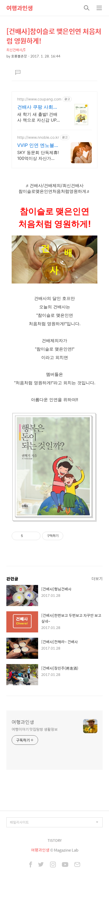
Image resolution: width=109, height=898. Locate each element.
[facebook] (30, 865)
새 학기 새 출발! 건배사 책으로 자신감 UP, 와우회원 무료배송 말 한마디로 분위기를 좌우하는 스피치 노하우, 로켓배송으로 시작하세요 (38, 117)
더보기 (97, 578)
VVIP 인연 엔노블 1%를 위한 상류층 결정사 (35, 145)
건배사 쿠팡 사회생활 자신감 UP (37, 107)
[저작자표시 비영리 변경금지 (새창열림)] (70, 536)
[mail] (77, 865)
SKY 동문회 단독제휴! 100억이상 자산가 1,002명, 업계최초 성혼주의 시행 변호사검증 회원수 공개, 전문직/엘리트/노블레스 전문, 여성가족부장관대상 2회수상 (38, 155)
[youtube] (65, 865)
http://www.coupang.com (39, 99)
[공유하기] (28, 536)
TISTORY (55, 840)
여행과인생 (19, 7)
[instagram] (53, 865)
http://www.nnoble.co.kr (38, 137)
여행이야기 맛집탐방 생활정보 (35, 729)
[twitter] (41, 865)
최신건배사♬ (16, 49)
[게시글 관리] (34, 536)
